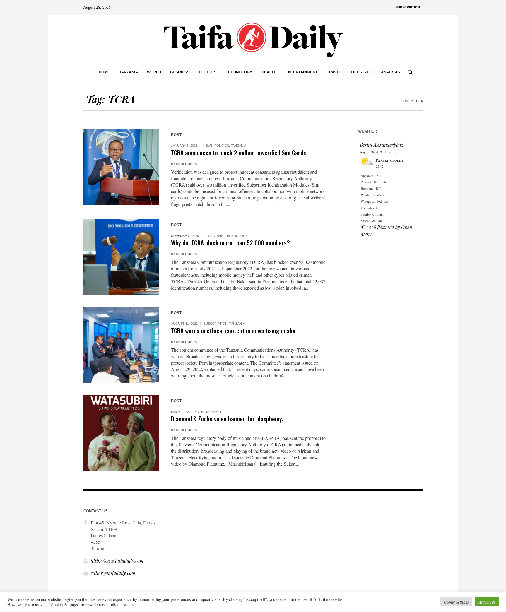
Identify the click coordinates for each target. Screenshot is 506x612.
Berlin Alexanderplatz (381, 145)
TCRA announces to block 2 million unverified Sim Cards (238, 152)
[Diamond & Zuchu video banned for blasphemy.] (121, 433)
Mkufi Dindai (187, 163)
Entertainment (208, 411)
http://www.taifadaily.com (117, 561)
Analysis (215, 235)
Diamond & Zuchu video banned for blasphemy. (227, 418)
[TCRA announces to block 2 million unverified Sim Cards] (121, 167)
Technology (236, 235)
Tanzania (238, 145)
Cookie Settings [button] (456, 601)
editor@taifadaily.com (113, 573)
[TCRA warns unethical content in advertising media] (121, 345)
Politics (221, 145)
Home (406, 101)
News (208, 145)
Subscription (216, 323)
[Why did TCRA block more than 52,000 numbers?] (121, 257)
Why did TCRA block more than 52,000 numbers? (230, 242)
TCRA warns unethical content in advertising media (233, 330)
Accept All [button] (487, 601)
